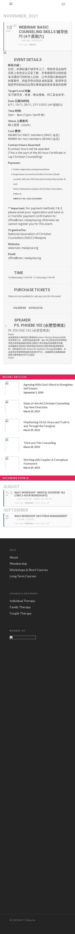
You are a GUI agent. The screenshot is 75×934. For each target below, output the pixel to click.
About (14, 557)
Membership (18, 563)
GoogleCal (36, 307)
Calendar (19, 307)
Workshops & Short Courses (29, 570)
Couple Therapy (21, 613)
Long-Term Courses (23, 576)
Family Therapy (20, 607)
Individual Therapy (22, 601)
